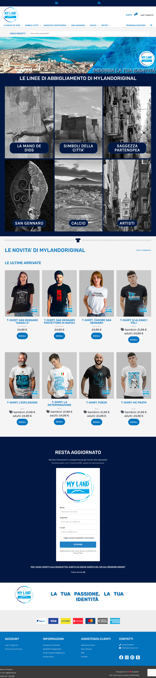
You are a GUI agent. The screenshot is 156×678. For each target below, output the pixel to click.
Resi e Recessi (86, 649)
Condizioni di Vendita (51, 645)
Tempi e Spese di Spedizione (54, 653)
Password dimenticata (13, 649)
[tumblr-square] (138, 657)
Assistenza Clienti (88, 645)
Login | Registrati (11, 645)
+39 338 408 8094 (128, 645)
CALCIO (93, 25)
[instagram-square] (127, 657)
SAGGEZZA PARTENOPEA (55, 25)
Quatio (136, 672)
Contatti (84, 657)
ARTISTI (104, 25)
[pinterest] (133, 657)
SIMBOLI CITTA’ (32, 25)
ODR (82, 653)
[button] (21, 25)
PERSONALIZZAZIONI (136, 25)
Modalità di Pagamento (52, 649)
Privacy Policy (48, 657)
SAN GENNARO (78, 25)
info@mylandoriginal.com (130, 648)
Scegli (22, 336)
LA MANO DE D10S (12, 25)
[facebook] (122, 657)
